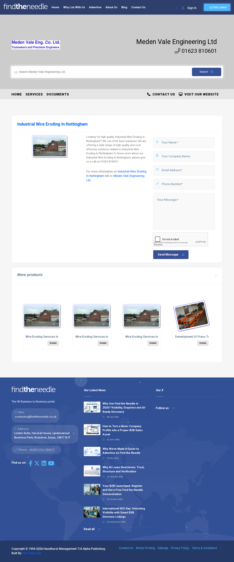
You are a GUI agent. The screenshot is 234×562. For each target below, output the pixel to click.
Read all (89, 529)
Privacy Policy (180, 548)
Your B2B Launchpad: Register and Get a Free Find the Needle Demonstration (123, 490)
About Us (111, 7)
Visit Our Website (201, 94)
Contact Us (138, 7)
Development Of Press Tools (194, 336)
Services (34, 94)
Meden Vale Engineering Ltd (176, 42)
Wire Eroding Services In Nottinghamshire (103, 336)
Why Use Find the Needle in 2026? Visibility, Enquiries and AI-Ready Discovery (124, 407)
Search (204, 71)
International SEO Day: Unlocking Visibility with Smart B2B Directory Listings (124, 512)
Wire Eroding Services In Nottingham (149, 336)
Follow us (162, 408)
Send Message (168, 254)
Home (55, 7)
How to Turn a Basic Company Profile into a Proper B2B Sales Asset (123, 430)
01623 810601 (198, 51)
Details (53, 343)
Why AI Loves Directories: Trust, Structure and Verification (123, 469)
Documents (58, 94)
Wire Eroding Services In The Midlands (51, 336)
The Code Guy (31, 553)
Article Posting (145, 548)
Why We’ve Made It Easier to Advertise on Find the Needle (121, 451)
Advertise (95, 7)
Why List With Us (74, 7)
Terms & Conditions (204, 548)
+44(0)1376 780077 (42, 449)
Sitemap (163, 548)
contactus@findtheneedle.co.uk (35, 416)
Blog (124, 7)
